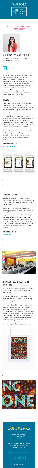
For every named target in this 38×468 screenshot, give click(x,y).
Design (9, 27)
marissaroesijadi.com (9, 64)
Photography (19, 27)
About (28, 27)
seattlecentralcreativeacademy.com (19, 453)
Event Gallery (19, 29)
